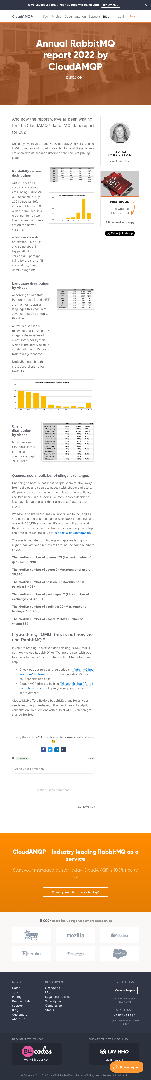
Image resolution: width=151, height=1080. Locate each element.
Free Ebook (119, 201)
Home (16, 988)
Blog (106, 16)
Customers (19, 1014)
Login (122, 16)
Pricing (57, 16)
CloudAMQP (22, 16)
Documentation (75, 16)
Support (94, 16)
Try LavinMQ (111, 4)
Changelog (52, 988)
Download (121, 222)
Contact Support (125, 990)
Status (49, 1010)
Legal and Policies (57, 997)
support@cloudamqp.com (73, 533)
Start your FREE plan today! (75, 892)
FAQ (48, 992)
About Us (18, 1019)
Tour (46, 16)
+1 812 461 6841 (125, 1015)
